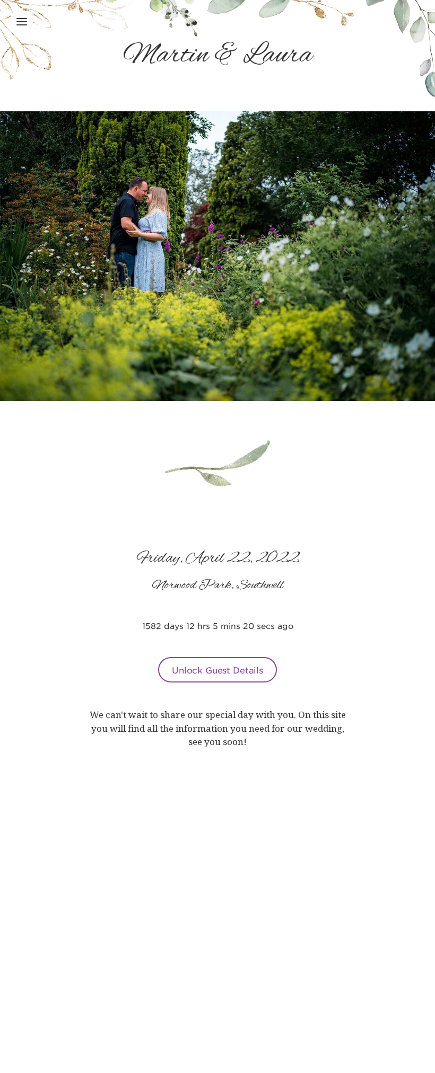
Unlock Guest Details (217, 669)
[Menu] (22, 22)
